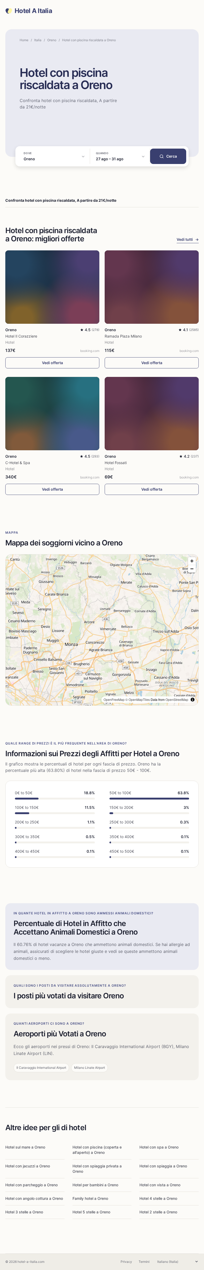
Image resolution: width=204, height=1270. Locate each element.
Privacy (126, 1262)
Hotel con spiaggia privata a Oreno (97, 1169)
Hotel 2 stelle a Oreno (158, 1212)
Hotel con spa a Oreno (158, 1147)
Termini (144, 1262)
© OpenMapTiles (137, 699)
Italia (37, 40)
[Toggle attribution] (192, 699)
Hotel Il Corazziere (21, 336)
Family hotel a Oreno (90, 1198)
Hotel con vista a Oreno (159, 1185)
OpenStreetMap (176, 699)
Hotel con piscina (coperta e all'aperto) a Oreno (97, 1150)
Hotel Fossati (116, 462)
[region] (102, 629)
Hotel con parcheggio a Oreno (31, 1185)
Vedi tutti (188, 239)
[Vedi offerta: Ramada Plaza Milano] (152, 287)
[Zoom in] (192, 561)
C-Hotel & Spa (17, 462)
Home (24, 40)
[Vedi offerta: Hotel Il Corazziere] (52, 287)
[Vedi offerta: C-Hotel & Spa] (52, 413)
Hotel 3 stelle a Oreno (24, 1212)
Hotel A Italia (33, 10)
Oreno (51, 40)
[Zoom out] (192, 569)
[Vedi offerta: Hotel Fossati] (152, 413)
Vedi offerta (52, 362)
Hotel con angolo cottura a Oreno (34, 1198)
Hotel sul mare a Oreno (25, 1147)
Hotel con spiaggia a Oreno (163, 1166)
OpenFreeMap (114, 699)
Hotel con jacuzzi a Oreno (27, 1166)
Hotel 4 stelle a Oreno (158, 1198)
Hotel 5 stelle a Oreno (91, 1212)
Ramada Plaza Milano (123, 336)
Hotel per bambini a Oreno (95, 1185)
